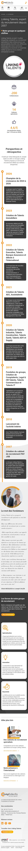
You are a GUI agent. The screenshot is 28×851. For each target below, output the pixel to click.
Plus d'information (8, 614)
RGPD (12, 847)
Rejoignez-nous (7, 832)
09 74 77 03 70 (8, 809)
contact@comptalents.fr (12, 811)
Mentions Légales (5, 847)
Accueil (3, 14)
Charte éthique (18, 847)
